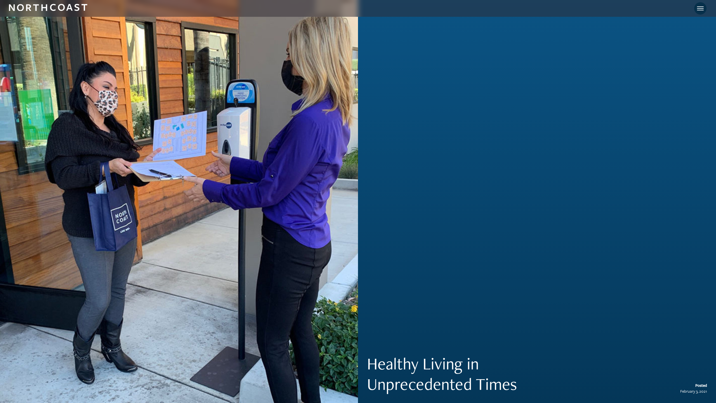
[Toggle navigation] (700, 8)
